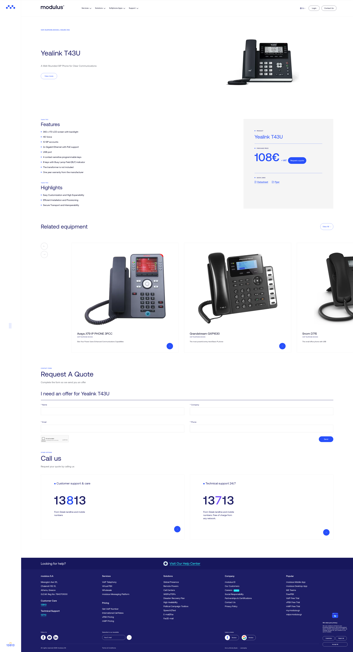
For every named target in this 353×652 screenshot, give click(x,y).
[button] (10, 325)
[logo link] (10, 7)
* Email (43, 422)
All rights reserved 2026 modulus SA (53, 648)
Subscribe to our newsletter (110, 632)
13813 (43, 604)
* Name (44, 405)
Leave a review (229, 632)
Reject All (341, 638)
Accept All (335, 644)
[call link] (11, 645)
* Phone (193, 422)
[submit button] (129, 637)
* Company (194, 405)
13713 (43, 615)
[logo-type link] (60, 7)
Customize (329, 638)
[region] (335, 629)
